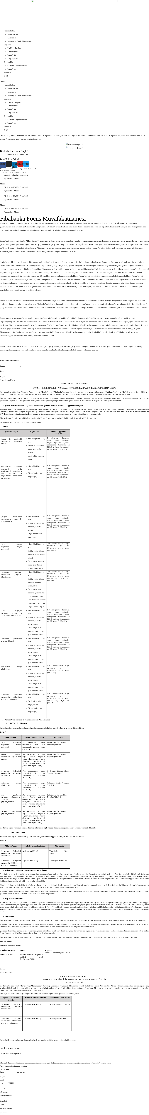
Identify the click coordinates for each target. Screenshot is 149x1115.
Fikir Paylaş (12, 51)
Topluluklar (9, 62)
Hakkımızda (12, 34)
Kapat (2, 376)
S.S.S (6, 76)
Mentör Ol (11, 55)
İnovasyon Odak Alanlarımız (19, 41)
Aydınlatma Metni (11, 178)
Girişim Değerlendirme (17, 65)
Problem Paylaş (14, 48)
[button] (74, 81)
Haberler (7, 72)
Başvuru (7, 45)
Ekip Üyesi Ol (13, 58)
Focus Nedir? (9, 31)
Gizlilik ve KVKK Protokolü (16, 175)
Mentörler (11, 69)
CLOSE (3, 1088)
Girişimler (11, 38)
